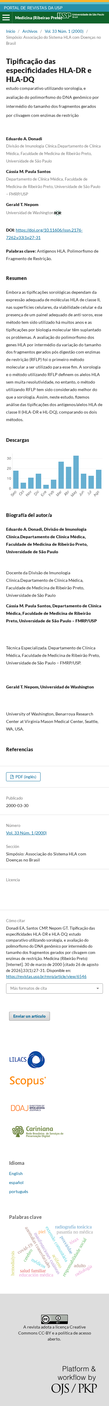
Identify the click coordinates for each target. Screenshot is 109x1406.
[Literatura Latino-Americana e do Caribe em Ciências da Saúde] (27, 1067)
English (16, 1173)
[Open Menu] (6, 18)
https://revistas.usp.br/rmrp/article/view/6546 (46, 976)
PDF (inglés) (25, 776)
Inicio (10, 31)
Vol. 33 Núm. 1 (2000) (64, 31)
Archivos (30, 31)
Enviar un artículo (29, 1016)
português (18, 1191)
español (16, 1182)
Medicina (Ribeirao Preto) (38, 17)
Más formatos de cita (28, 988)
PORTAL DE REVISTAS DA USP (33, 8)
